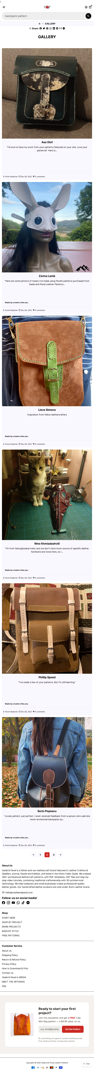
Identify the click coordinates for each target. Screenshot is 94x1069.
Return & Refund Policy (14, 959)
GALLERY (50, 23)
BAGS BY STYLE (10, 931)
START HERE (8, 918)
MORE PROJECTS (11, 926)
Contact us (7, 973)
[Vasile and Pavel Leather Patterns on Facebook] (3, 902)
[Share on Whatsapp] (50, 28)
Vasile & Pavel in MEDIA (14, 977)
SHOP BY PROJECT (12, 922)
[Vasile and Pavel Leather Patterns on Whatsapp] (18, 902)
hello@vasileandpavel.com (17, 892)
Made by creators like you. (17, 302)
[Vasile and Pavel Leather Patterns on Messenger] (28, 902)
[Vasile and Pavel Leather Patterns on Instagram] (8, 902)
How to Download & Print (15, 968)
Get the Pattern (72, 1029)
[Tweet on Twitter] (44, 28)
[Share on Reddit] (57, 28)
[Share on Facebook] (41, 28)
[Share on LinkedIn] (54, 28)
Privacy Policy (9, 964)
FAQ (4, 986)
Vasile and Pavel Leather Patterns (54, 1063)
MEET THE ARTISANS (13, 981)
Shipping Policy (10, 955)
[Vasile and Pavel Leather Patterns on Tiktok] (23, 902)
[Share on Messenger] (64, 28)
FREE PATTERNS (10, 935)
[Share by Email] (60, 28)
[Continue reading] (47, 93)
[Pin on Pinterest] (47, 28)
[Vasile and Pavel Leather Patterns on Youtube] (13, 902)
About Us (7, 950)
